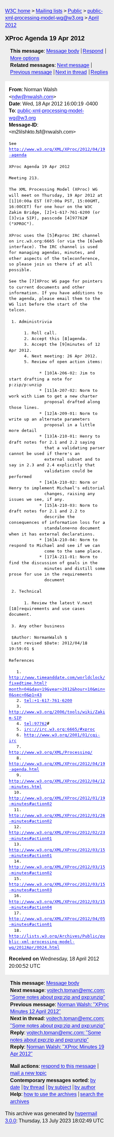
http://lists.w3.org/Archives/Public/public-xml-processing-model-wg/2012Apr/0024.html (57, 942)
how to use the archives (50, 1094)
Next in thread (71, 72)
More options (24, 58)
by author (84, 1087)
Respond (93, 51)
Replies (99, 72)
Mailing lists (49, 11)
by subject (59, 1087)
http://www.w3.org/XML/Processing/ (50, 752)
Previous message (31, 72)
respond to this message (68, 1066)
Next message (73, 65)
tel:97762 (35, 723)
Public (75, 11)
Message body (62, 51)
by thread (33, 1087)
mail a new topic (28, 1073)
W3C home (17, 11)
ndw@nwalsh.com (32, 96)
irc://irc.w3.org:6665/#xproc (59, 729)
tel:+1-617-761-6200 (48, 700)
